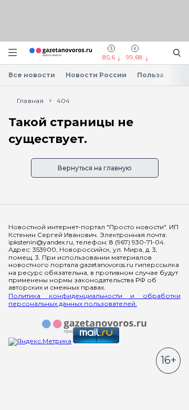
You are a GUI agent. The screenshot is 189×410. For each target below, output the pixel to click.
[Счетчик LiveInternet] (31, 390)
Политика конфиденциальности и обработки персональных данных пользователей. (94, 300)
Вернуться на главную (95, 168)
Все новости (31, 75)
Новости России (96, 75)
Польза (150, 75)
